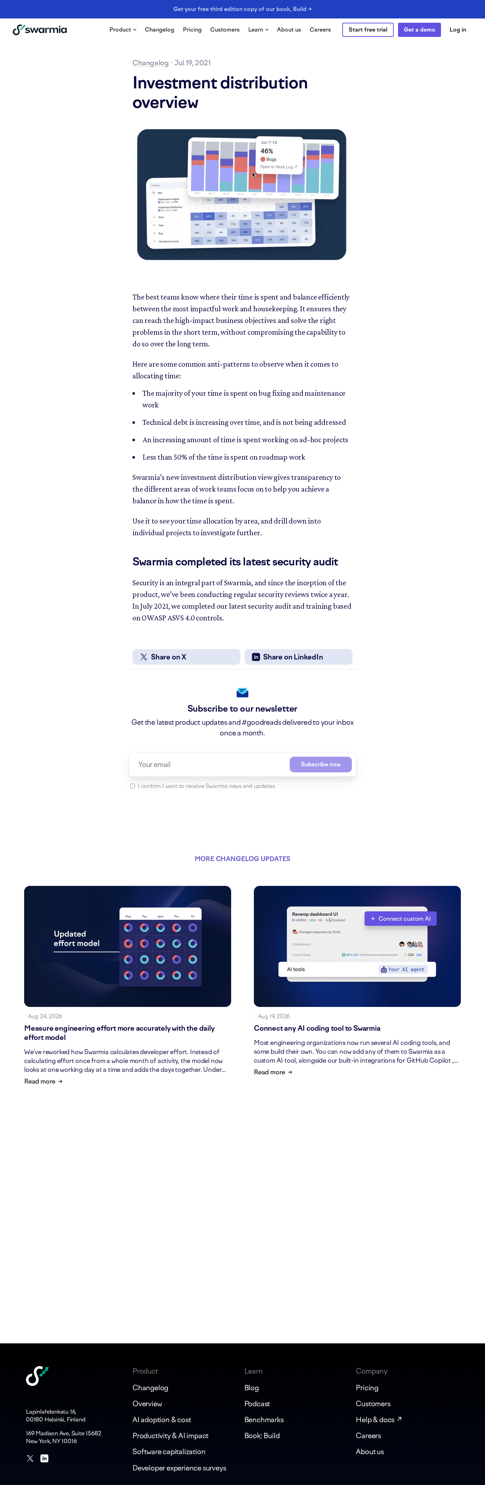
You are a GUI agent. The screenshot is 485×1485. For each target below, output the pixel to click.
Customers (225, 29)
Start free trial (368, 29)
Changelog (159, 29)
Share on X (168, 657)
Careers (320, 29)
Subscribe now (320, 764)
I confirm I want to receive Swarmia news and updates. (207, 786)
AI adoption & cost (161, 1419)
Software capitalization (168, 1451)
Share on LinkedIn (293, 657)
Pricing (192, 29)
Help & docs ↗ (379, 1419)
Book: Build (262, 1435)
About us (289, 29)
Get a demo (419, 29)
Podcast (257, 1403)
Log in (458, 29)
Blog (251, 1387)
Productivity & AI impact (170, 1435)
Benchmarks (264, 1419)
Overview (147, 1403)
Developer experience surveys (179, 1468)
